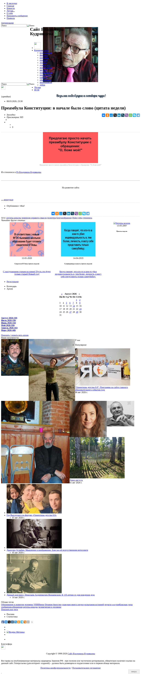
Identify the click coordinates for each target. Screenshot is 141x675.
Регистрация (12, 281)
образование (45, 80)
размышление (46, 72)
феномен (44, 55)
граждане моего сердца (73, 604)
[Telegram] (138, 115)
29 (77, 312)
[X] (115, 115)
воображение (46, 53)
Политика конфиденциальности (55, 668)
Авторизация (7, 23)
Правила (11, 18)
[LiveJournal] (122, 115)
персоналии (45, 75)
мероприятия (46, 82)
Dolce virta (77, 218)
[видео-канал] (3, 89)
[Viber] (126, 115)
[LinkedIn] (119, 115)
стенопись (87, 218)
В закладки (12, 3)
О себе (10, 13)
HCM (36, 90)
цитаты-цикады (13, 218)
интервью (44, 58)
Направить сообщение (17, 16)
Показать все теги (9, 609)
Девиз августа (76, 480)
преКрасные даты (124, 604)
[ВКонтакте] (103, 115)
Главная (10, 6)
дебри (42, 85)
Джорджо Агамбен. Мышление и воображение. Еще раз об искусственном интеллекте (47, 550)
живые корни (46, 67)
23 (80, 309)
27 (70, 312)
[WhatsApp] (130, 115)
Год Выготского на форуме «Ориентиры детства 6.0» (32, 515)
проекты (44, 60)
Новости (11, 8)
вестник (43, 70)
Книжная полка (41, 50)
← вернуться (7, 200)
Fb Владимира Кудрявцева (28, 172)
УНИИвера (39, 604)
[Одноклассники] (107, 115)
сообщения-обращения (11, 607)
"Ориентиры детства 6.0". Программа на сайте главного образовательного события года (101, 388)
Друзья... (11, 11)
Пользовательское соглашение (86, 668)
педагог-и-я (110, 604)
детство (43, 62)
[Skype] (134, 115)
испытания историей (94, 604)
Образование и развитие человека (17, 604)
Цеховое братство (53, 604)
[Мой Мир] (111, 115)
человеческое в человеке (49, 607)
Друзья (37, 87)
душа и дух (45, 65)
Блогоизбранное (64, 218)
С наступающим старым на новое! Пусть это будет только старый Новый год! (27, 272)
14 (74, 306)
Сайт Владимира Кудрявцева (81, 653)
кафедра (43, 77)
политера (51, 218)
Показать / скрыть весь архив (15, 335)
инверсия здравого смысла (34, 218)
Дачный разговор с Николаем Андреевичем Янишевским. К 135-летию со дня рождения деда (51, 595)
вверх (134, 671)
